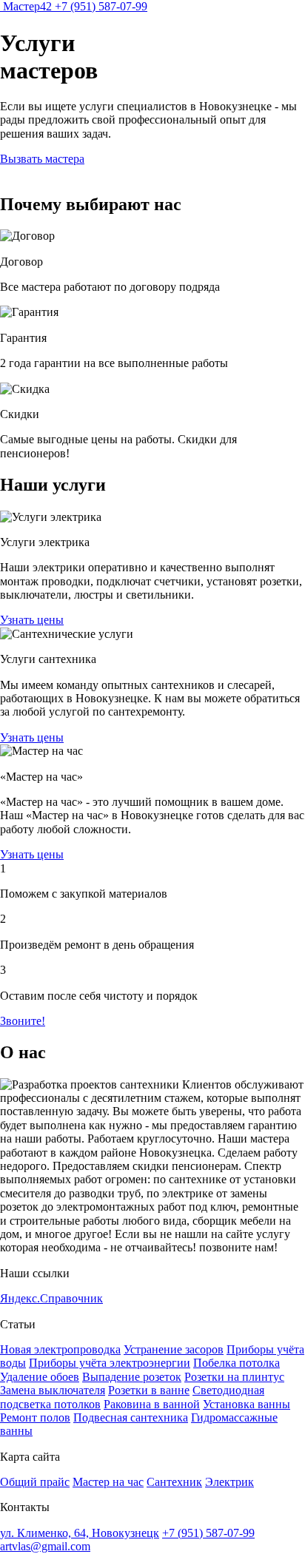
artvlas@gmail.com (45, 1546)
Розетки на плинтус (234, 1376)
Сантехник (174, 1482)
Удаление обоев (39, 1376)
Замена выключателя (52, 1390)
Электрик (229, 1482)
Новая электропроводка (60, 1349)
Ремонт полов (35, 1417)
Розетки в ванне (149, 1390)
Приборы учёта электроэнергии (109, 1362)
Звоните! (22, 1021)
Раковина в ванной (152, 1404)
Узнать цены (32, 619)
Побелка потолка (236, 1362)
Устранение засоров (174, 1349)
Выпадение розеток (131, 1376)
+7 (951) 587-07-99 (101, 6)
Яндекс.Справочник (51, 1298)
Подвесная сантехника (130, 1417)
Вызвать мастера (42, 158)
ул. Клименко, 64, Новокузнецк (79, 1533)
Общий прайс (35, 1482)
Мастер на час (108, 1482)
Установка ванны (246, 1404)
